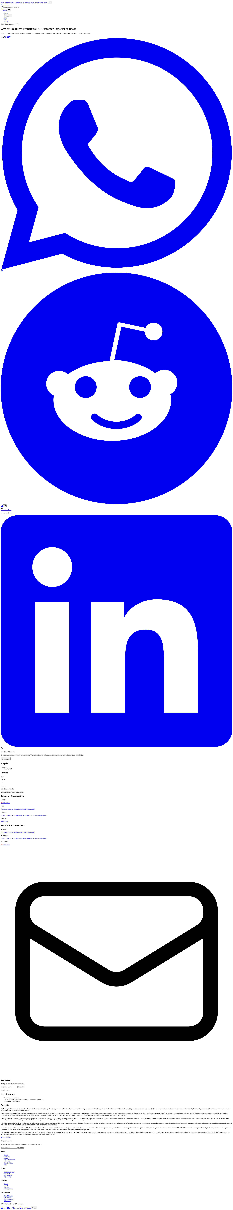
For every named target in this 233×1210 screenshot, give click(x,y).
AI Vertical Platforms (16, 815)
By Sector (7, 1173)
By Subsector (8, 1175)
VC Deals (7, 1161)
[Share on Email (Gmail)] (2, 506)
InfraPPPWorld (8, 1196)
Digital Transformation (40, 815)
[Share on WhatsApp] (116, 269)
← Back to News (6, 1137)
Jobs (5, 18)
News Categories (9, 1172)
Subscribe (21, 1087)
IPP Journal (7, 1197)
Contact (6, 1187)
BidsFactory (7, 1201)
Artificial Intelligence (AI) (27, 809)
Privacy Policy (8, 1189)
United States (5, 803)
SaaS (2, 815)
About (6, 1185)
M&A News (4, 821)
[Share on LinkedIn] (8, 37)
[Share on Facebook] (10, 37)
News (6, 1155)
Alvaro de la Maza (6, 510)
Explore (7, 16)
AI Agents (7, 815)
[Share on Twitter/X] (5, 37)
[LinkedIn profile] (116, 746)
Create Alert (7, 759)
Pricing (6, 21)
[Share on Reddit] (116, 503)
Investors (7, 1156)
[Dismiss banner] (50, 2)
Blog (5, 19)
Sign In (5, 10)
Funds (6, 1158)
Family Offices (8, 1163)
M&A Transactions (9, 1159)
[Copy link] (5, 505)
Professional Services (28, 815)
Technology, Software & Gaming (10, 809)
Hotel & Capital (8, 1199)
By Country (7, 1177)
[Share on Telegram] (2, 271)
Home (6, 13)
